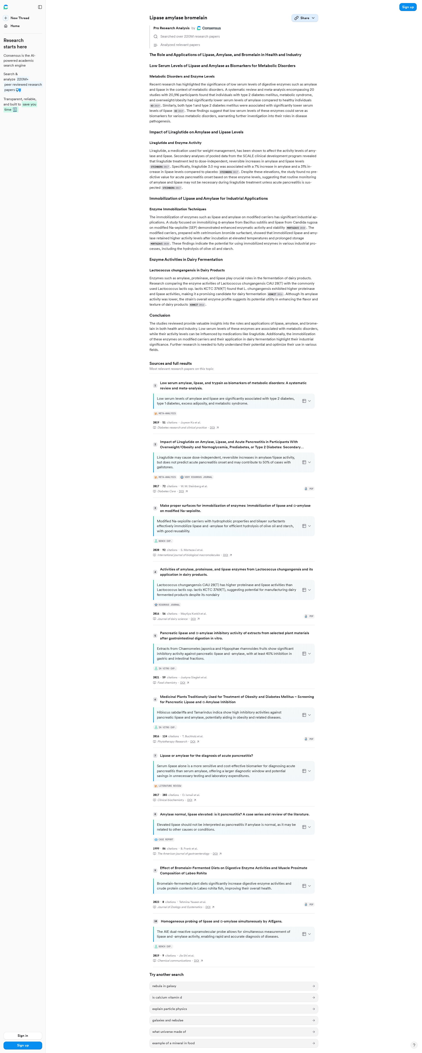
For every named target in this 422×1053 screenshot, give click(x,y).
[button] (408, 7)
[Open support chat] (414, 1045)
